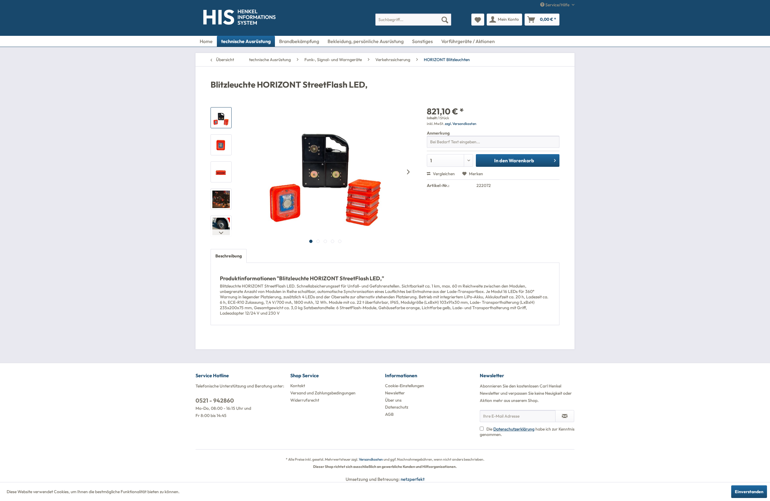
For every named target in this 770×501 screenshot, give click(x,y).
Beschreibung (228, 256)
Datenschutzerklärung (513, 429)
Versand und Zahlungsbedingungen (323, 393)
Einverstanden (749, 491)
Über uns (393, 400)
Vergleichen (443, 173)
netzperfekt (413, 479)
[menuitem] (413, 20)
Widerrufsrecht (304, 400)
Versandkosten (371, 459)
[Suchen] (445, 20)
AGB (389, 414)
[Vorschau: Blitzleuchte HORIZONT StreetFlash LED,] (221, 117)
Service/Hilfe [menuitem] (557, 5)
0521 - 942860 (215, 400)
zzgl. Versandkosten (460, 123)
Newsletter (395, 393)
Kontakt (297, 385)
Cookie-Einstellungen (404, 385)
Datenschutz (396, 407)
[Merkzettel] (477, 20)
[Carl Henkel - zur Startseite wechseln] (216, 18)
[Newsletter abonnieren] (564, 416)
